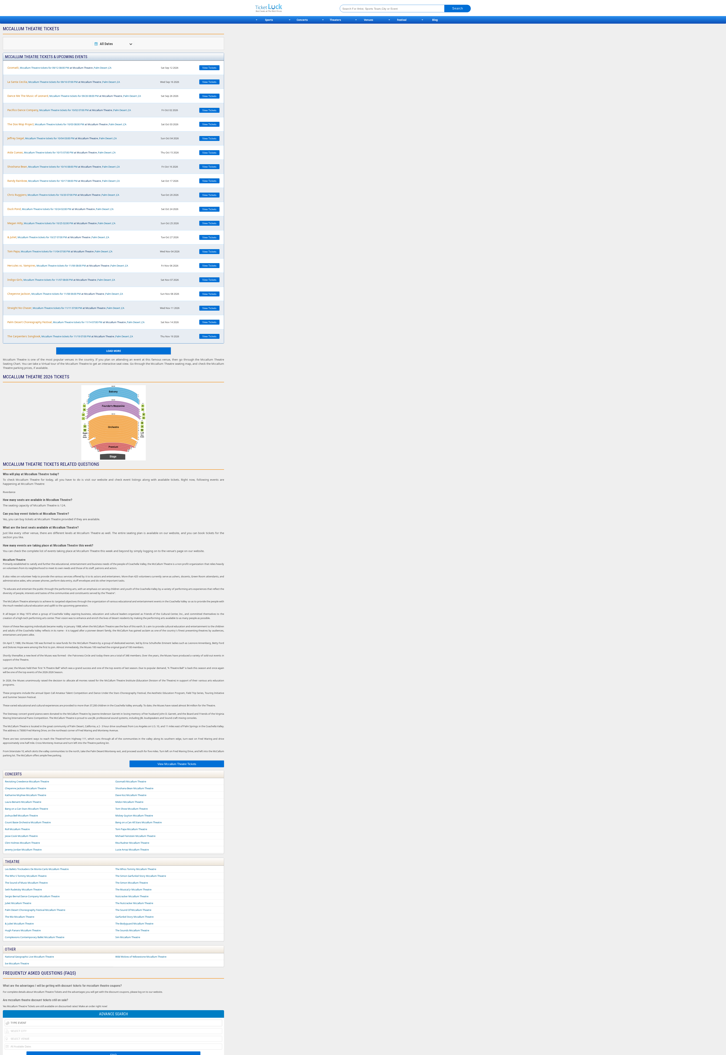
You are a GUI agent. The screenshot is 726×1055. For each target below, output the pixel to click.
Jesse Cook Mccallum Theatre (21, 836)
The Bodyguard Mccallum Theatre (134, 923)
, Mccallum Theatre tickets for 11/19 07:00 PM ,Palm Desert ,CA (70, 336)
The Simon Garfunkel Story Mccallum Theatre (140, 876)
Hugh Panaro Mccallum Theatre (23, 930)
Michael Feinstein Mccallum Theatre (135, 836)
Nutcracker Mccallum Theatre (131, 896)
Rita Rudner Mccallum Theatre (132, 842)
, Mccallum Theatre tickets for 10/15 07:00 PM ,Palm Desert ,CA (61, 152)
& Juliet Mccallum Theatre (19, 923)
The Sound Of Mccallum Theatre (133, 910)
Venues (368, 20)
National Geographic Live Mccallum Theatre (29, 956)
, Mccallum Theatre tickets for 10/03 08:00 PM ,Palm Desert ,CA (66, 124)
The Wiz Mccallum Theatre (19, 916)
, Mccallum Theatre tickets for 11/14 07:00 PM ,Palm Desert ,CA (75, 322)
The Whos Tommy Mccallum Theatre (135, 869)
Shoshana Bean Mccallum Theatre (134, 788)
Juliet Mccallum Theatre (18, 903)
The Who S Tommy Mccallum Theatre (26, 876)
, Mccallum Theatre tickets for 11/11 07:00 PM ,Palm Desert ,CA (65, 308)
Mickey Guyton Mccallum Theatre (134, 815)
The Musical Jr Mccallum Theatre (133, 889)
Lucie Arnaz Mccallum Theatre (132, 849)
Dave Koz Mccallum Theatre (130, 795)
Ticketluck (293, 8)
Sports (269, 20)
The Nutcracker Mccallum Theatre (134, 903)
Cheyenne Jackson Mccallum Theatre (25, 788)
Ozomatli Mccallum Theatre (130, 781)
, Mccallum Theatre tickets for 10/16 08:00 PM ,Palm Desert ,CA (63, 166)
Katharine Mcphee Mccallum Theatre (25, 795)
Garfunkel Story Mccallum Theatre (134, 916)
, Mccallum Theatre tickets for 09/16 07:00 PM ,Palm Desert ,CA (63, 82)
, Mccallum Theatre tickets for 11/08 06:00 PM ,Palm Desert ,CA (65, 293)
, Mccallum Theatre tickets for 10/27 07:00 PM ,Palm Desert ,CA (58, 237)
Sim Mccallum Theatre (127, 937)
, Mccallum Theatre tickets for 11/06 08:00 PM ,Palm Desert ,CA (67, 265)
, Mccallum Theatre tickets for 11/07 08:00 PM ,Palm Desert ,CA (61, 279)
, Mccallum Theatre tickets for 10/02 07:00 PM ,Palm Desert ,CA (69, 110)
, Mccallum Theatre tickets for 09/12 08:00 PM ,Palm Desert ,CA (59, 67)
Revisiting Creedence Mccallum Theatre (27, 781)
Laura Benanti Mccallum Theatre (23, 802)
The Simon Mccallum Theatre (131, 882)
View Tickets (209, 67)
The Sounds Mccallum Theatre (132, 930)
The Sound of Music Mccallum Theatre (26, 882)
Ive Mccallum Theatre (17, 963)
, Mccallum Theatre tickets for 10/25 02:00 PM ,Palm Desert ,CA (61, 223)
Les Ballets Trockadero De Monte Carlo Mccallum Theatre (37, 869)
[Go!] (457, 8)
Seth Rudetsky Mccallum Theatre (23, 889)
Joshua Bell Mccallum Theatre (21, 815)
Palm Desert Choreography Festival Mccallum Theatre (35, 910)
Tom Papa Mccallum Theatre (131, 829)
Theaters (335, 20)
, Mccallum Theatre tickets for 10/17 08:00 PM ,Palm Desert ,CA (63, 181)
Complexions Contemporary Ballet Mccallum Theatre (34, 937)
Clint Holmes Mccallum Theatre (22, 842)
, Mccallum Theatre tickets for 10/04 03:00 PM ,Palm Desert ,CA (62, 138)
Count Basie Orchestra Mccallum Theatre (28, 822)
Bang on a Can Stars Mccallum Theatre (26, 808)
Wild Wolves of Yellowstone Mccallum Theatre (140, 956)
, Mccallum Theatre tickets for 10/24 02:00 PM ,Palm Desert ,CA (60, 209)
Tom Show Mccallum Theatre (131, 808)
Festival (401, 20)
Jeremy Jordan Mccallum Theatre (23, 849)
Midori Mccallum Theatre (129, 802)
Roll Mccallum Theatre (17, 829)
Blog (435, 20)
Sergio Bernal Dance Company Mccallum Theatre (32, 896)
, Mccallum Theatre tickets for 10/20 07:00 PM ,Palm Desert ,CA (63, 195)
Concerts (302, 20)
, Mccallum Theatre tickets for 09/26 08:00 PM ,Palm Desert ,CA (74, 96)
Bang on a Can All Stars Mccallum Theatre (138, 822)
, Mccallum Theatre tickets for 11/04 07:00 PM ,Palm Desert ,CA (59, 251)
